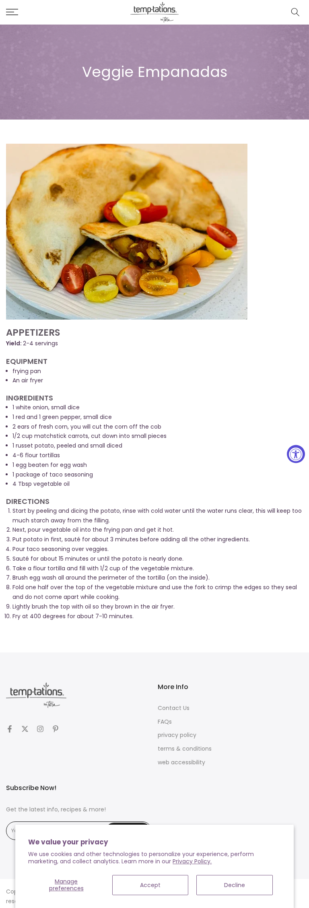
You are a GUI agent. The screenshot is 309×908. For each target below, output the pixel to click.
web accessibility (181, 762)
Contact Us (174, 708)
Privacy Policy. (192, 861)
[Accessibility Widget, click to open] (296, 454)
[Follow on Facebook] (9, 729)
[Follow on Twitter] (25, 729)
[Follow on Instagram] (40, 729)
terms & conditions (185, 749)
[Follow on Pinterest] (55, 729)
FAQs (165, 722)
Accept (150, 885)
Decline (234, 885)
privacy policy (177, 735)
